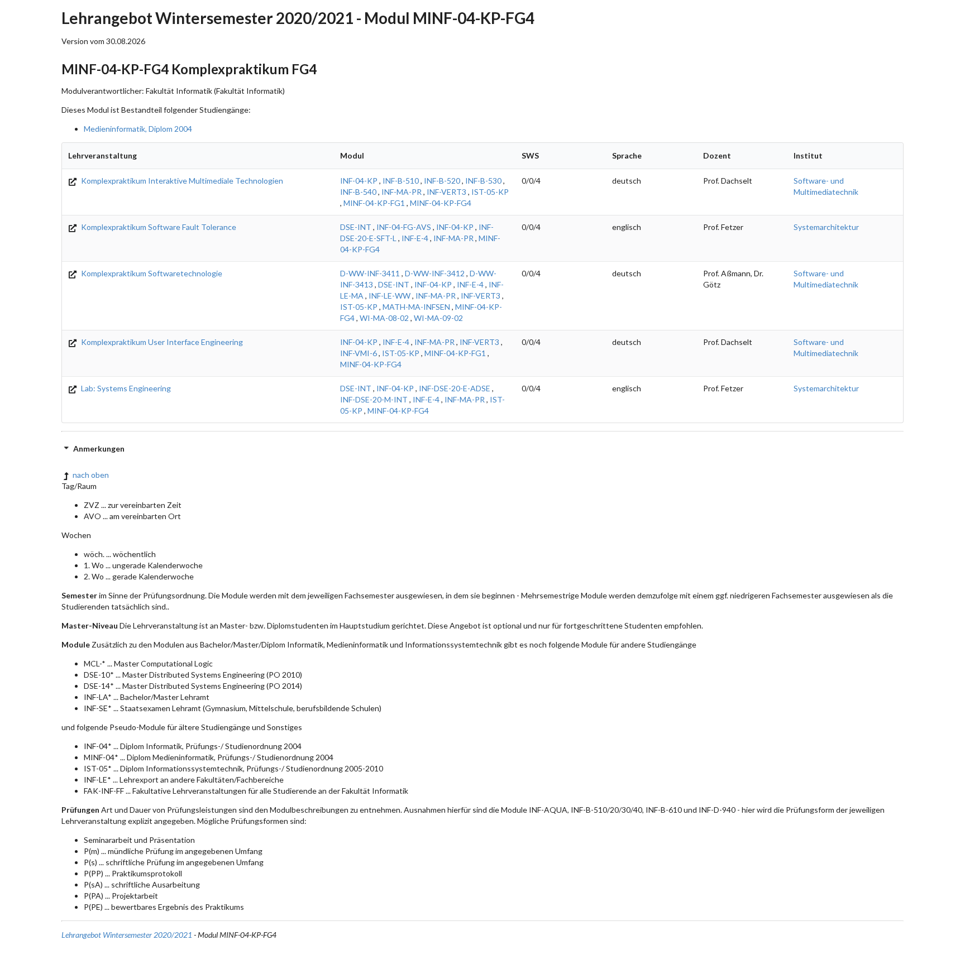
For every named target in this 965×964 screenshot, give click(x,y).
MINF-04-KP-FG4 (440, 203)
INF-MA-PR (401, 191)
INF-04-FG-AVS (403, 227)
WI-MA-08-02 (384, 318)
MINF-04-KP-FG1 (374, 203)
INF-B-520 (442, 180)
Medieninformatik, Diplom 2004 (138, 128)
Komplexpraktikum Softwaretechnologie (150, 273)
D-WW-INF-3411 (370, 273)
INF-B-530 (483, 180)
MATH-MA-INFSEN (416, 306)
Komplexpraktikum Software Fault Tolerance (157, 227)
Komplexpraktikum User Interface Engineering (161, 342)
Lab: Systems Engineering (125, 388)
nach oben (91, 474)
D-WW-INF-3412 (435, 273)
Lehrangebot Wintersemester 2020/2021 (126, 934)
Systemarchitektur (826, 227)
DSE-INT (355, 227)
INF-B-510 (401, 180)
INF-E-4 (415, 238)
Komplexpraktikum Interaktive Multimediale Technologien (181, 180)
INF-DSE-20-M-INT (374, 399)
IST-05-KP (490, 191)
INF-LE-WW (389, 295)
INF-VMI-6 (358, 353)
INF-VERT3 (446, 191)
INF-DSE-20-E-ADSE (454, 388)
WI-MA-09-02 (438, 318)
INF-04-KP (359, 180)
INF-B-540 (358, 191)
